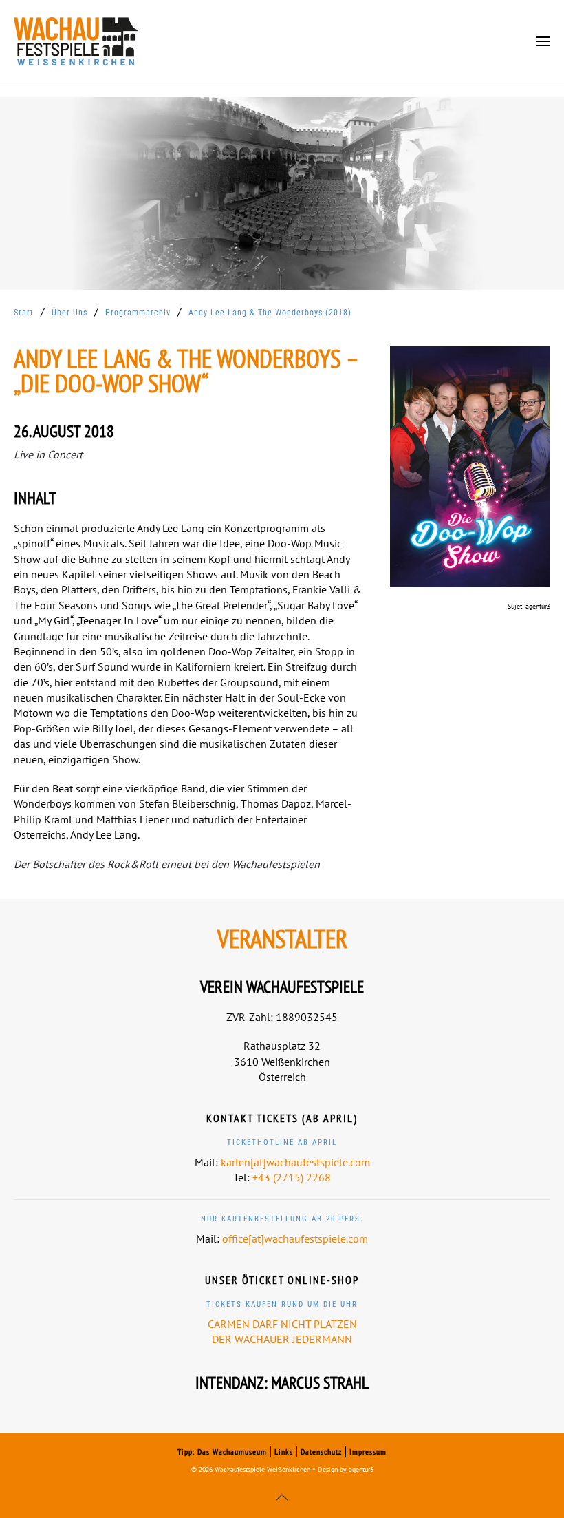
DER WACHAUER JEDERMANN (282, 1339)
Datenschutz (321, 1451)
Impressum (368, 1451)
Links (283, 1451)
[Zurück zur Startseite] (76, 41)
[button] (543, 41)
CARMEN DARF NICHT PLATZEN (282, 1324)
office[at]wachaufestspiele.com (295, 1238)
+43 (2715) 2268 (291, 1177)
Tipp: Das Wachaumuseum (222, 1451)
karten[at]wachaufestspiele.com (295, 1162)
